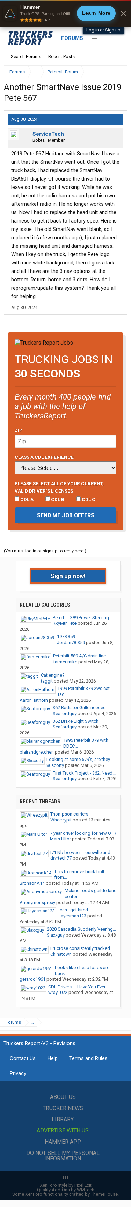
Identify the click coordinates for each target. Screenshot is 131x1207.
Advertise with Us (63, 1130)
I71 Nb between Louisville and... (82, 852)
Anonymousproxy (37, 902)
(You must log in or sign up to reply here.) (45, 550)
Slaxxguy (56, 935)
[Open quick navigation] (117, 72)
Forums (72, 38)
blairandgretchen (37, 752)
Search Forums (26, 56)
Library (63, 1119)
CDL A (26, 499)
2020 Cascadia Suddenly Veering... (81, 929)
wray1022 (57, 992)
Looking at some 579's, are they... (79, 759)
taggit (47, 681)
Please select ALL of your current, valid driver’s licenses (59, 487)
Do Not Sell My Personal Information (63, 1156)
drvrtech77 (61, 858)
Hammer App (63, 1141)
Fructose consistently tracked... (81, 948)
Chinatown (61, 954)
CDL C (88, 499)
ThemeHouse (104, 1194)
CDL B (57, 499)
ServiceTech (48, 134)
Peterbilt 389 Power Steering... (82, 617)
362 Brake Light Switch (76, 721)
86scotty (55, 765)
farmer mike (65, 661)
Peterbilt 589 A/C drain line (79, 655)
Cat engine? (53, 675)
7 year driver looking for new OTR (83, 833)
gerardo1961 (32, 979)
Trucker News (63, 1108)
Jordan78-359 (71, 642)
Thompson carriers (69, 814)
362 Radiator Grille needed (79, 707)
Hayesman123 (72, 915)
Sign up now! (68, 575)
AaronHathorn (34, 700)
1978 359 (66, 636)
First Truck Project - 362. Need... (84, 773)
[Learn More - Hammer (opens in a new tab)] (65, 13)
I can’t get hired (73, 909)
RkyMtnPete (65, 623)
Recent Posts (61, 56)
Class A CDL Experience (44, 457)
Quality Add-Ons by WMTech (65, 1189)
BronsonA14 (32, 883)
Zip (18, 430)
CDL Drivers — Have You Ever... (78, 986)
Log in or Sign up (103, 30)
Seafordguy (65, 713)
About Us (63, 1097)
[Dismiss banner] (123, 13)
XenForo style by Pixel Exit (66, 1185)
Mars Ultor (60, 838)
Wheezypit (61, 820)
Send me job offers (65, 515)
